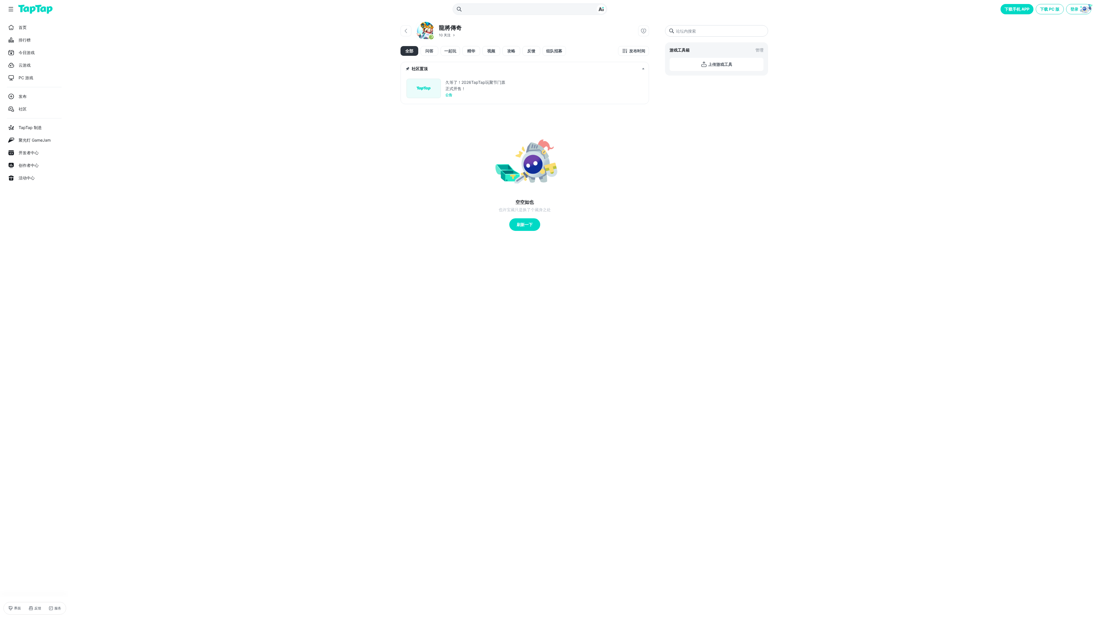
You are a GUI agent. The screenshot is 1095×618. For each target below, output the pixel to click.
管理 (759, 49)
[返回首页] (35, 9)
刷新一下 (525, 224)
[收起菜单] (11, 9)
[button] (1079, 9)
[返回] (405, 30)
